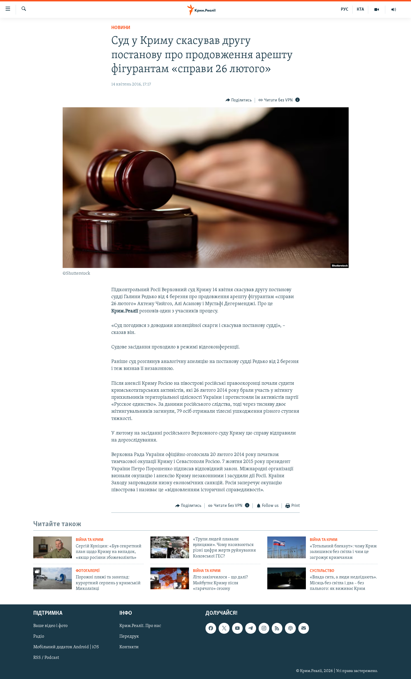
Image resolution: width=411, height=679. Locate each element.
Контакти (129, 647)
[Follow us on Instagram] (264, 628)
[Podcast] (290, 628)
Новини (120, 27)
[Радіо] (393, 9)
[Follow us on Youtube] (237, 628)
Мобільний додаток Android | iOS (66, 647)
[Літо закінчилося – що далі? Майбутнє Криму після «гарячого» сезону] (169, 578)
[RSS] (277, 628)
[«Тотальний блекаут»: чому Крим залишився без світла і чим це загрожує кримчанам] (286, 547)
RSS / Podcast (46, 658)
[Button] (239, 100)
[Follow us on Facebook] (211, 628)
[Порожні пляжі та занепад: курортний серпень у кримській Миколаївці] (52, 578)
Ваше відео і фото (50, 626)
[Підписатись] (303, 628)
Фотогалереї (88, 571)
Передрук (129, 637)
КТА (360, 9)
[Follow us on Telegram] (250, 628)
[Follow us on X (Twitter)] (224, 628)
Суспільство (322, 571)
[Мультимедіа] (376, 9)
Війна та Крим (89, 540)
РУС (344, 9)
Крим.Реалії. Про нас (140, 626)
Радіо (38, 637)
